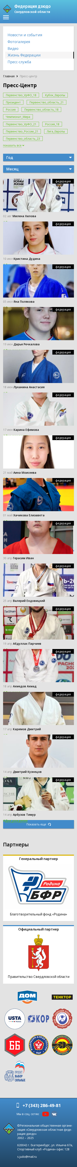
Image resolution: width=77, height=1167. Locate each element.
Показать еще (36, 824)
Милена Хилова (24, 216)
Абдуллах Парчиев (27, 644)
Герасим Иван (23, 558)
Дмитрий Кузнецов (27, 772)
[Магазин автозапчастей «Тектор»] (62, 997)
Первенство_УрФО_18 (21, 95)
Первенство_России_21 (22, 131)
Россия (11, 109)
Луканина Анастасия (29, 387)
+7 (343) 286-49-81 (42, 1105)
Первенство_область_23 (23, 139)
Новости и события (25, 34)
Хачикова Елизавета (29, 515)
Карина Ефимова (26, 430)
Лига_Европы (56, 131)
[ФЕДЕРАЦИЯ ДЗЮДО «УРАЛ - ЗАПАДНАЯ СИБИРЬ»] (62, 1019)
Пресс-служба (19, 61)
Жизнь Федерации (24, 55)
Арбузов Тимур (24, 815)
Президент (13, 102)
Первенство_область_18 (41, 109)
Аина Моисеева (24, 473)
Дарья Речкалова (27, 344)
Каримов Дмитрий (27, 729)
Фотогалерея (19, 41)
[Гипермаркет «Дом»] (27, 997)
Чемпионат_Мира (18, 117)
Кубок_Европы (55, 95)
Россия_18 (52, 124)
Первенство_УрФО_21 (21, 124)
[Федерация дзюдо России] (38, 1045)
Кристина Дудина (27, 259)
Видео (13, 48)
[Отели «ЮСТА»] (14, 1019)
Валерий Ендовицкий (29, 601)
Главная (9, 76)
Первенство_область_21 (46, 102)
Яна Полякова (24, 301)
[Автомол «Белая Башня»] (14, 1045)
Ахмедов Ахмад (25, 686)
